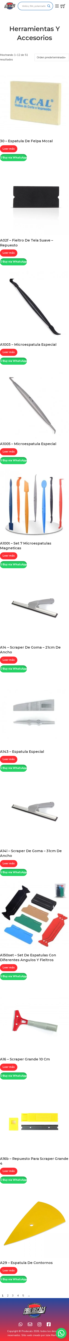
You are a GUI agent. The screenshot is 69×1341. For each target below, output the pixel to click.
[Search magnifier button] (48, 6)
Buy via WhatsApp (15, 157)
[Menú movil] (57, 6)
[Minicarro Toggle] (63, 6)
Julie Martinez (53, 1335)
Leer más (9, 149)
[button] (61, 1333)
